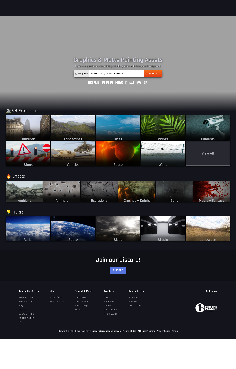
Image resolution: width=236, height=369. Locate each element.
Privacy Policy (163, 331)
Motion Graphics (57, 301)
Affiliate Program (26, 318)
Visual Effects (56, 297)
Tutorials (23, 310)
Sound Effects (81, 301)
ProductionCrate (29, 291)
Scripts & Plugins (26, 314)
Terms (175, 331)
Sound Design (81, 305)
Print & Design (110, 314)
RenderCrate (136, 291)
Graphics (109, 291)
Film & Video (109, 301)
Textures (108, 305)
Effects (107, 297)
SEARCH (153, 73)
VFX (52, 291)
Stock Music (80, 297)
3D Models (133, 297)
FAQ (20, 322)
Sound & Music (84, 291)
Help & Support (26, 301)
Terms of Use (129, 331)
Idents (78, 310)
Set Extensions (111, 310)
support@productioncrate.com (106, 331)
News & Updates (26, 297)
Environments (135, 305)
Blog (21, 305)
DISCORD (118, 270)
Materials (133, 301)
